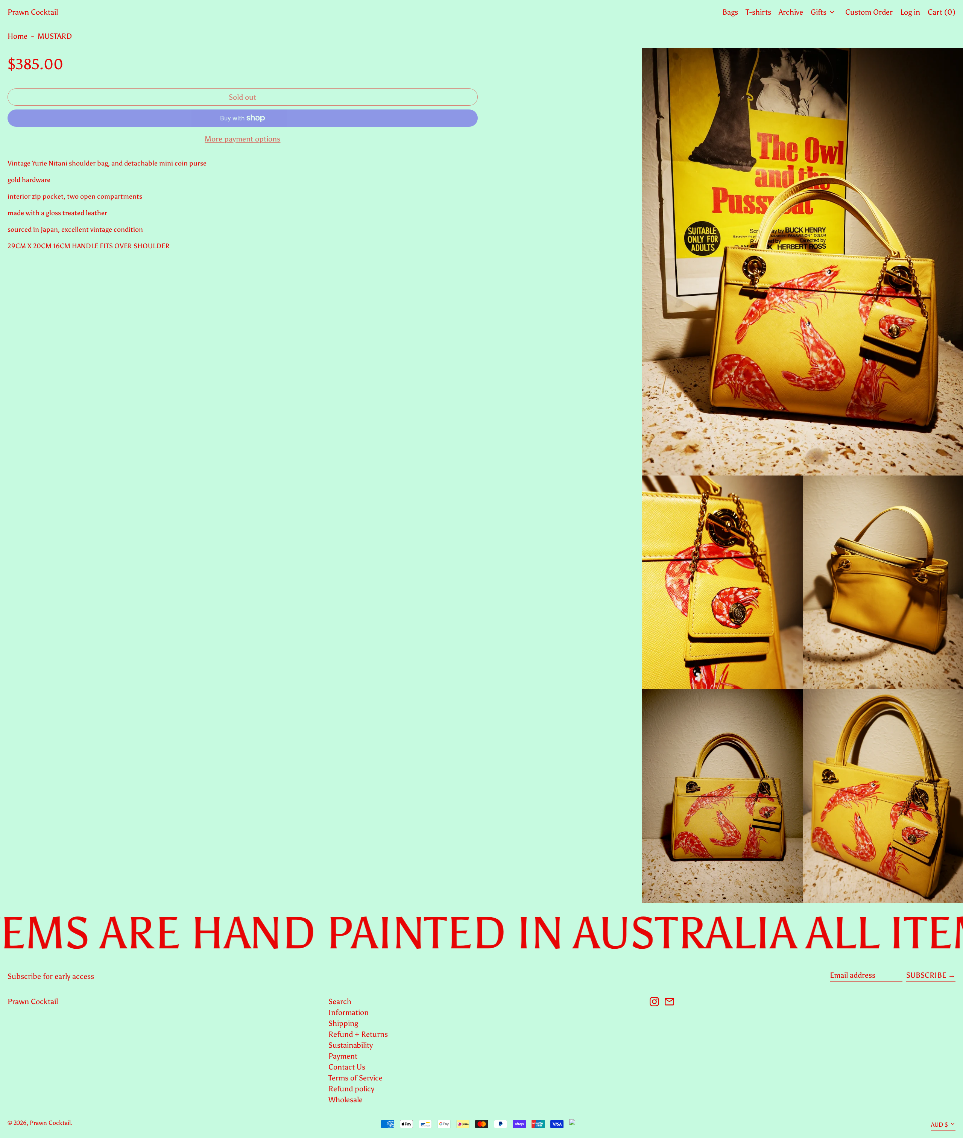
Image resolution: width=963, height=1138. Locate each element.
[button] (802, 262)
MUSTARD (55, 36)
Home (17, 36)
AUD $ (939, 1124)
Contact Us (346, 1066)
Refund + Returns (358, 1034)
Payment (342, 1056)
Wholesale (345, 1099)
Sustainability (350, 1045)
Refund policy (351, 1088)
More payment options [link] (242, 138)
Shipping (343, 1023)
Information (348, 1012)
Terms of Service (355, 1077)
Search (339, 1001)
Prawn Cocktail (33, 12)
